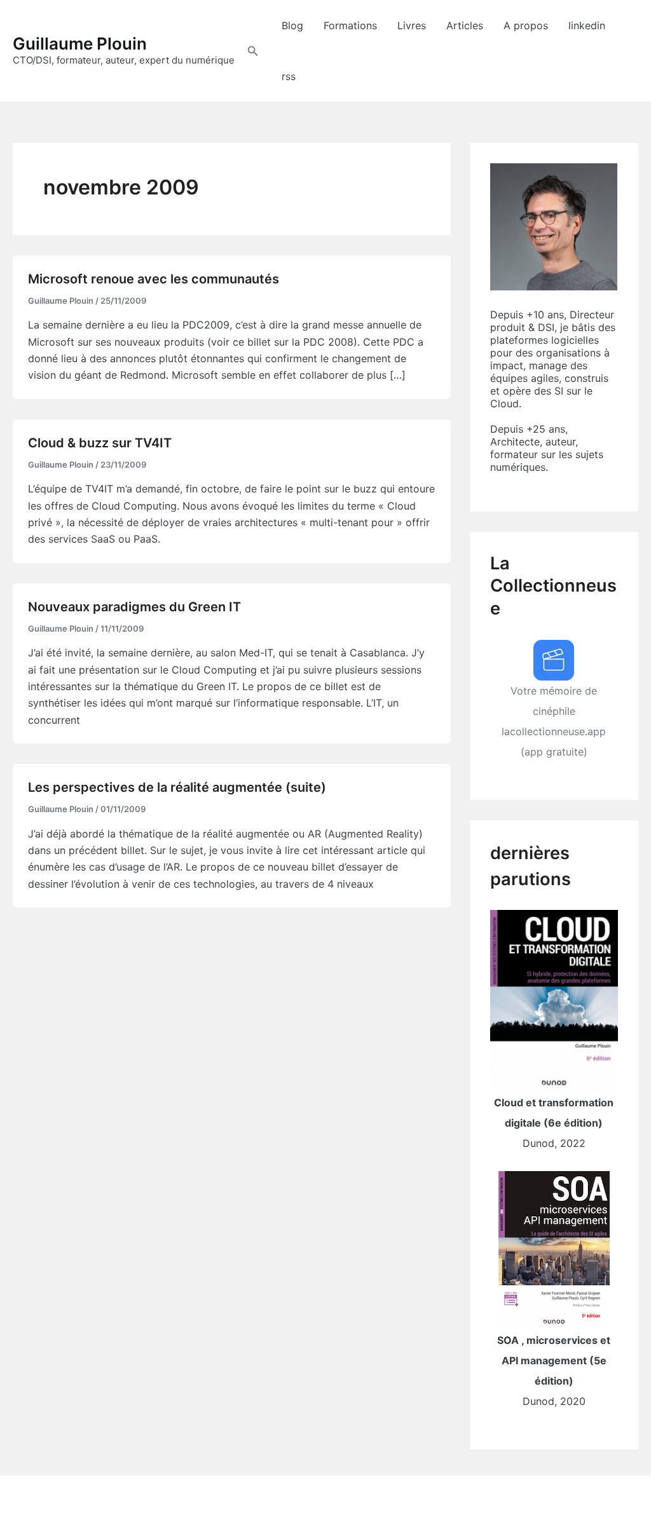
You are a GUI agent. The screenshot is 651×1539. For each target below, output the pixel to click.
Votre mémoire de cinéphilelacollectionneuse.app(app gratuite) (554, 721)
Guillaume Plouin (80, 43)
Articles (464, 25)
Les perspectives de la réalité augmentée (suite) (177, 787)
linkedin (586, 25)
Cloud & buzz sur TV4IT (100, 443)
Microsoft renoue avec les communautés (153, 279)
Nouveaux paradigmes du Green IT (134, 606)
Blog (292, 25)
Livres (411, 25)
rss (289, 76)
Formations (350, 25)
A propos (526, 25)
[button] (253, 51)
